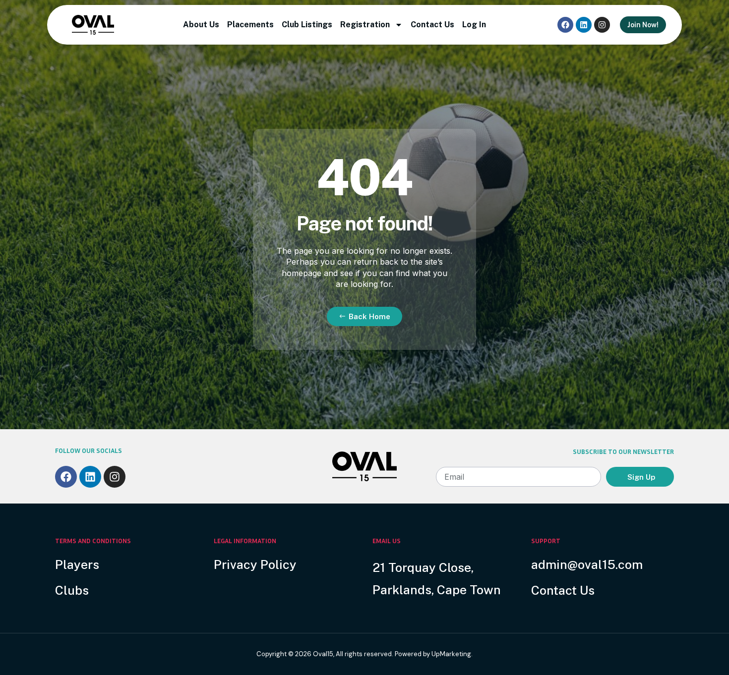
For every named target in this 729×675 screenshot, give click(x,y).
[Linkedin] (584, 25)
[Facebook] (565, 25)
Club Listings (307, 24)
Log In (474, 24)
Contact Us (432, 24)
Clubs (72, 590)
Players (77, 564)
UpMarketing (451, 654)
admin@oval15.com (587, 564)
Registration (365, 24)
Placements (250, 24)
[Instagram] (602, 25)
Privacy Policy (255, 564)
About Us (201, 24)
